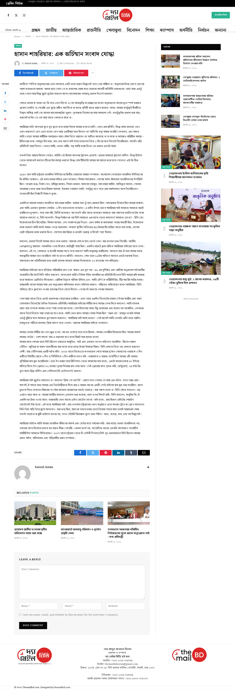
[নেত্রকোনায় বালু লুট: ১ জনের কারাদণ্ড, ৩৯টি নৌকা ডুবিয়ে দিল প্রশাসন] (191, 258)
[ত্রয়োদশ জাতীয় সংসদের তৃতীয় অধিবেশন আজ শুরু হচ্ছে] (35, 513)
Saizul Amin (31, 63)
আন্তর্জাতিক (71, 30)
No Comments (67, 63)
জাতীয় (51, 30)
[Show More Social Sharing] (92, 73)
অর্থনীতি (186, 30)
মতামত (18, 45)
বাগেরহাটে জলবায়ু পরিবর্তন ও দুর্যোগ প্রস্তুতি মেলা (81, 531)
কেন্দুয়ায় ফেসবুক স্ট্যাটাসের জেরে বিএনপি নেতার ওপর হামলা (199, 118)
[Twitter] (5, 101)
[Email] (5, 128)
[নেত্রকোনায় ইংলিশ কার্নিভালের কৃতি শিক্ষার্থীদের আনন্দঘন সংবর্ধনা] (191, 152)
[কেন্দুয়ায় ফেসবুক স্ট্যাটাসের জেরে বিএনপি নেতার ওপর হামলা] (170, 121)
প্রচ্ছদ (35, 30)
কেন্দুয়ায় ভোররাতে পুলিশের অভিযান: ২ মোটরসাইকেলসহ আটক (57, 1)
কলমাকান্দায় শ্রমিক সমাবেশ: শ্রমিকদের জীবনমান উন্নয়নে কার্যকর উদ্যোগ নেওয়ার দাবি (200, 60)
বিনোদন (133, 30)
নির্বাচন (203, 30)
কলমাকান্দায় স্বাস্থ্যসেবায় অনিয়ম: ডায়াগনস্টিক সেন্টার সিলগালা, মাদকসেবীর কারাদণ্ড (198, 99)
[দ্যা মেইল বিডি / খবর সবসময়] (117, 15)
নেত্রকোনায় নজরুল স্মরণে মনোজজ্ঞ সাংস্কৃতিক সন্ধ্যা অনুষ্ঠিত (194, 228)
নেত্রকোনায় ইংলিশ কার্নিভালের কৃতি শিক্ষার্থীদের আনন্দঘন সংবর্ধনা (188, 175)
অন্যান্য (220, 30)
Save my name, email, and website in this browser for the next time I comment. (70, 615)
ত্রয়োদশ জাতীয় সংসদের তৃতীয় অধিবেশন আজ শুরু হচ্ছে (30, 531)
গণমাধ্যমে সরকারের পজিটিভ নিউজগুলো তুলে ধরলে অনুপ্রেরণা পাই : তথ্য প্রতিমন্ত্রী (128, 533)
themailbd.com (62, 687)
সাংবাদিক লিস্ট (221, 15)
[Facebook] (5, 93)
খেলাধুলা (113, 30)
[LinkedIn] (5, 110)
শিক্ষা (150, 30)
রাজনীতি (94, 30)
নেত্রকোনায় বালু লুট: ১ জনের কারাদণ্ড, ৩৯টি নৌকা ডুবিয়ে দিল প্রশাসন (194, 281)
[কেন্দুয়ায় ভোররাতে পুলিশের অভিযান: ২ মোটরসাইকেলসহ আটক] (170, 81)
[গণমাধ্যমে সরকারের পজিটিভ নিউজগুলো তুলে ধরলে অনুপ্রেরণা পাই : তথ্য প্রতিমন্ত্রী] (129, 513)
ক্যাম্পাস (167, 30)
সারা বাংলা (166, 167)
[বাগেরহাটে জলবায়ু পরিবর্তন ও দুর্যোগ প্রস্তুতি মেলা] (82, 513)
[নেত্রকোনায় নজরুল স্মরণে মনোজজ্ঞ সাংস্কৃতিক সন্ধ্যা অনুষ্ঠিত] (191, 205)
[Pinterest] (5, 119)
